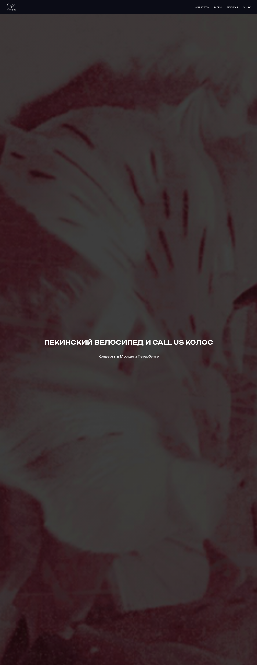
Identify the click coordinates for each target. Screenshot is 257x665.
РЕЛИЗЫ (232, 7)
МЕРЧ (218, 7)
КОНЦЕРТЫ (202, 7)
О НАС (247, 7)
